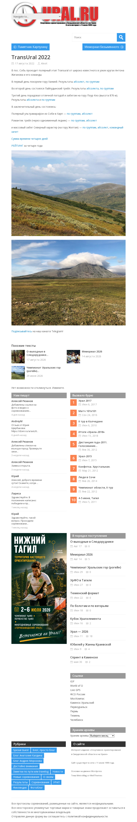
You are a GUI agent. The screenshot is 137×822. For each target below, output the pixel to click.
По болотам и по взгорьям (89, 606)
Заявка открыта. (21, 465)
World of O (76, 685)
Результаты (20, 782)
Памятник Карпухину (32, 47)
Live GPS (75, 690)
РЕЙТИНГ (17, 145)
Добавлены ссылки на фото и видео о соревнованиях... (23, 407)
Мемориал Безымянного (102, 47)
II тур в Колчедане (90, 421)
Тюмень (75, 715)
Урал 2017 (84, 400)
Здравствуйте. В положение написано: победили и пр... (23, 500)
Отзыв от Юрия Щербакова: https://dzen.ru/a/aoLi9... (24, 428)
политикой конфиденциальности (88, 816)
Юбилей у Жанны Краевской (90, 644)
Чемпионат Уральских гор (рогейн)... (44, 369)
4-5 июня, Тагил (88, 498)
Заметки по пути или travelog (31, 771)
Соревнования (40, 782)
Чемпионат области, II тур (95, 487)
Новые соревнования (26, 777)
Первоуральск (78, 707)
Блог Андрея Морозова (27, 760)
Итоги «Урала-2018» (91, 432)
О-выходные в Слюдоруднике (92, 542)
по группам (92, 81)
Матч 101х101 (87, 411)
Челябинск (76, 720)
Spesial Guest (21, 750)
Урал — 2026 (79, 632)
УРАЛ (56, 782)
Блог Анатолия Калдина (27, 755)
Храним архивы (79, 735)
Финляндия (20, 787)
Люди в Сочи (86, 477)
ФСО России (77, 694)
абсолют (79, 81)
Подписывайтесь (21, 331)
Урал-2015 (85, 456)
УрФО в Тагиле (81, 580)
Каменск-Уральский (82, 702)
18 (91, 636)
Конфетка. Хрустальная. (94, 466)
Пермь (74, 711)
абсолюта (93, 88)
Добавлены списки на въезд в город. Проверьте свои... (26, 448)
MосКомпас (77, 698)
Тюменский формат (84, 593)
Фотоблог (37, 787)
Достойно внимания (25, 766)
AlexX (44, 63)
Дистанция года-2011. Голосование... (92, 444)
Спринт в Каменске (84, 657)
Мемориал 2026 (92, 351)
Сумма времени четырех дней (29, 138)
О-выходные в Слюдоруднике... (37, 353)
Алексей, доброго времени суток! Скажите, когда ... (26, 481)
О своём (48, 777)
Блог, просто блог (44, 750)
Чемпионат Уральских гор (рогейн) (95, 567)
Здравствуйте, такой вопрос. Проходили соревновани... (23, 520)
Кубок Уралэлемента (85, 619)
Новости (57, 771)
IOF (72, 681)
